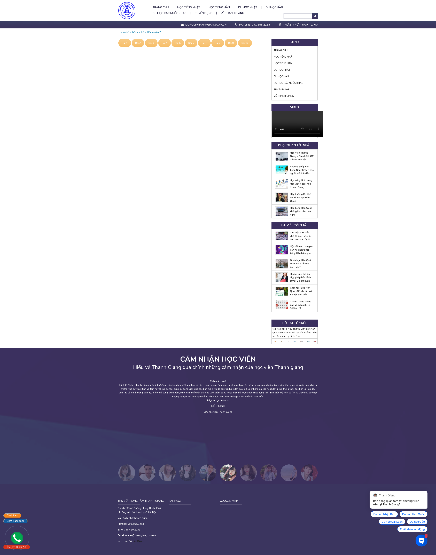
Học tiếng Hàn (219, 7)
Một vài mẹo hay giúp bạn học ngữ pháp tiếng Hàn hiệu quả (301, 250)
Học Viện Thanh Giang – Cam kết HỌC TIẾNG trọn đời (302, 156)
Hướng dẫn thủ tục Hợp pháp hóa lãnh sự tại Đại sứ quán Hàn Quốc (300, 277)
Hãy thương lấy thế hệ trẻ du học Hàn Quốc (300, 198)
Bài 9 (231, 43)
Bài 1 (124, 43)
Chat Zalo (12, 515)
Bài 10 (245, 43)
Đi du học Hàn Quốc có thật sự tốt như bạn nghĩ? (301, 264)
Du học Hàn (274, 7)
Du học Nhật (247, 7)
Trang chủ (161, 7)
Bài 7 (204, 43)
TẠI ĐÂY (137, 541)
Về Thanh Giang (232, 13)
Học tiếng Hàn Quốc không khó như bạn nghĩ (301, 211)
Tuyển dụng (203, 13)
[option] (275, 341)
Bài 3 (151, 43)
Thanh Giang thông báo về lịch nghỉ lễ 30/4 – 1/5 (300, 305)
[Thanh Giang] (126, 10)
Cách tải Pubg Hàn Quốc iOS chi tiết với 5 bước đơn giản (301, 291)
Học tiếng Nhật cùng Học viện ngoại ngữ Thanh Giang (301, 184)
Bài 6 (191, 43)
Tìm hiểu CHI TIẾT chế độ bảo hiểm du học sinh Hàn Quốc (300, 236)
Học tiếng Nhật (188, 7)
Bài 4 (164, 43)
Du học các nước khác (169, 13)
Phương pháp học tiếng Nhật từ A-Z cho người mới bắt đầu (302, 170)
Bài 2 (138, 43)
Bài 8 (217, 43)
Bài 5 (178, 43)
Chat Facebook (15, 521)
